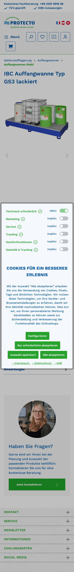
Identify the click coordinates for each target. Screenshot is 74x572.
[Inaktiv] (64, 218)
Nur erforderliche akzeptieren (37, 345)
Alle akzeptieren (54, 354)
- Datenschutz (42, 363)
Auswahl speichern (23, 354)
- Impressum (21, 363)
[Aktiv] (64, 211)
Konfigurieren (37, 335)
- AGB (58, 363)
